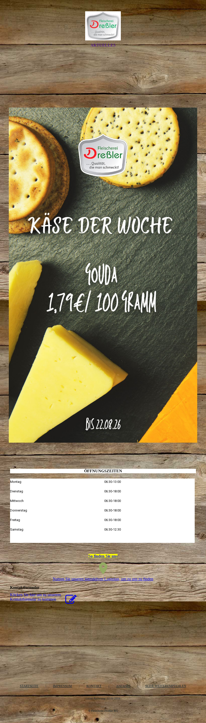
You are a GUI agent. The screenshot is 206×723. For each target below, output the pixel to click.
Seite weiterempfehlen (165, 686)
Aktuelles (103, 45)
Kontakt (93, 686)
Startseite (29, 686)
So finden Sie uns (103, 556)
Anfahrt (123, 686)
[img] (103, 25)
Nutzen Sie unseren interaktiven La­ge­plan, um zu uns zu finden (103, 579)
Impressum (62, 686)
